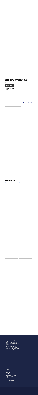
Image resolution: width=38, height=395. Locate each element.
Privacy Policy (8, 369)
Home (6, 6)
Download (20, 98)
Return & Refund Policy (9, 370)
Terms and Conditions (9, 368)
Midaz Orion (29, 389)
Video (16, 98)
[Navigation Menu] (32, 1)
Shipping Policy (8, 372)
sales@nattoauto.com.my (12, 383)
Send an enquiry (9, 85)
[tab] (16, 98)
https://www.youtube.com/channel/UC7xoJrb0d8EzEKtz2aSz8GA (22, 102)
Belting (9, 6)
